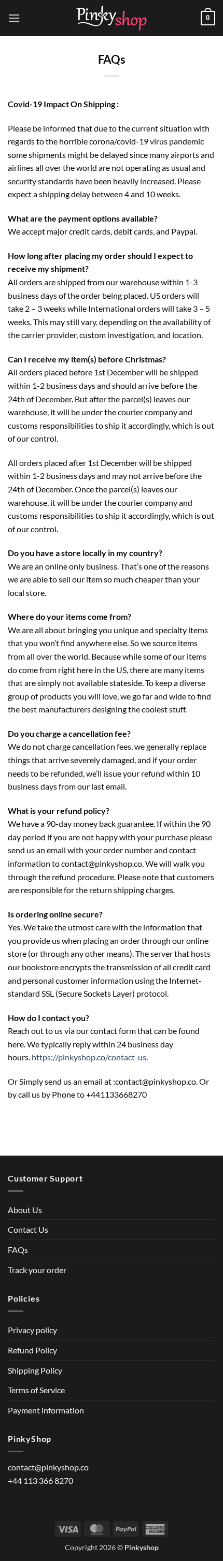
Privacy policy (32, 1330)
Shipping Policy (35, 1370)
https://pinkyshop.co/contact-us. (90, 1057)
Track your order (37, 1270)
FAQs (18, 1249)
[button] (14, 18)
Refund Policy (32, 1350)
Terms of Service (36, 1390)
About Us (25, 1210)
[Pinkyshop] (111, 18)
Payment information (46, 1410)
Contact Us (28, 1229)
